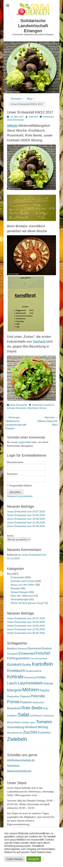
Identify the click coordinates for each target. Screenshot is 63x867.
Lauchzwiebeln (30, 683)
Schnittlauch (36, 715)
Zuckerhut (44, 732)
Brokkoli (46, 648)
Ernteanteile (21, 405)
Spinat (32, 722)
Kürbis (41, 677)
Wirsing (42, 408)
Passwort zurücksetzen (20, 496)
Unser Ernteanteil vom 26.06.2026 (26, 515)
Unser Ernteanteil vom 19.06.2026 (26, 518)
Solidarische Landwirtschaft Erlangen (33, 25)
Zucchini (30, 732)
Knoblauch (49, 405)
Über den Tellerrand (22, 595)
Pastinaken (13, 696)
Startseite (16, 98)
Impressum (13, 765)
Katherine (33, 117)
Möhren (30, 689)
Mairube (48, 683)
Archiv (10, 535)
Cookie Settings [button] (14, 859)
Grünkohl (14, 664)
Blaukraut (22, 649)
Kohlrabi (11, 408)
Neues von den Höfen (23, 584)
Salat (23, 714)
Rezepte (15, 588)
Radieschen (38, 702)
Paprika (44, 690)
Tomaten (44, 721)
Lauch (12, 683)
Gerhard (39, 341)
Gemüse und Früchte (22, 581)
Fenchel (43, 653)
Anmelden (15, 492)
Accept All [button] (34, 859)
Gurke (26, 664)
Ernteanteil (37, 405)
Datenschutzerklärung (19, 770)
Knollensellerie (34, 671)
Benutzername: (15, 462)
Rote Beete (32, 408)
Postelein (26, 702)
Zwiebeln (17, 739)
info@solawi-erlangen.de (20, 760)
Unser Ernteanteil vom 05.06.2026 (26, 526)
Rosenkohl (21, 408)
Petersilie (38, 696)
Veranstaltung (15, 727)
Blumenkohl (34, 648)
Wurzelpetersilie (14, 733)
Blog (30, 98)
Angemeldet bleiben (21, 485)
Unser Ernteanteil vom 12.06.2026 (26, 522)
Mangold (14, 690)
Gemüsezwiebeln (39, 658)
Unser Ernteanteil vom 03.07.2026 (26, 511)
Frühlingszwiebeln (18, 658)
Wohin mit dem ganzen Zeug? (27, 603)
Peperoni (25, 696)
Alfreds (12, 125)
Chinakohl (12, 653)
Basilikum (12, 648)
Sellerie (25, 722)
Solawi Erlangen (20, 592)
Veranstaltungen (20, 599)
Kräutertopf (30, 677)
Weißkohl (31, 727)
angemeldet (24, 442)
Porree (13, 701)
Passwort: (12, 473)
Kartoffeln (42, 664)
